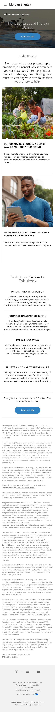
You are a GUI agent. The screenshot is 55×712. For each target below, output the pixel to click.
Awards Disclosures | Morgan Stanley (16, 654)
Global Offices (27, 687)
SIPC (23, 705)
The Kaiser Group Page (18, 14)
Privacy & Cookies (34, 682)
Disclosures (18, 682)
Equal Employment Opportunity (28, 690)
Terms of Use (21, 685)
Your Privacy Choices (25, 694)
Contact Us (27, 36)
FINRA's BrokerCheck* (25, 488)
